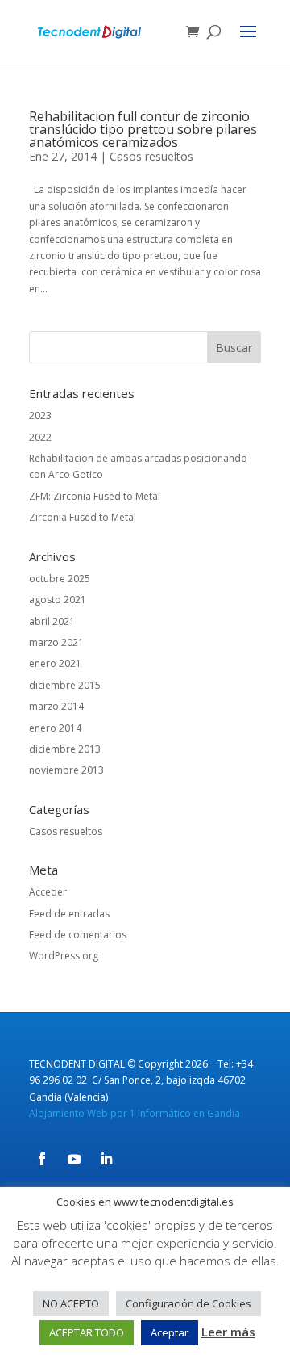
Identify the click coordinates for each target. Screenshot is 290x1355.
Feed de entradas (69, 914)
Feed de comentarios (77, 935)
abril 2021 (52, 621)
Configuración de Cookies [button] (188, 1303)
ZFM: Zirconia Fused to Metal (94, 496)
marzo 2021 (56, 642)
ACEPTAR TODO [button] (86, 1332)
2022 (40, 437)
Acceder (48, 892)
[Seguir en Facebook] (42, 1159)
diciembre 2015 (65, 685)
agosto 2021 (57, 599)
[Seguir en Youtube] (74, 1159)
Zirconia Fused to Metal (82, 517)
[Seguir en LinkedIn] (106, 1159)
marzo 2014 (56, 706)
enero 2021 (55, 663)
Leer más (228, 1332)
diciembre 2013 (65, 749)
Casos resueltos (151, 156)
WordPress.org (63, 956)
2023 (40, 415)
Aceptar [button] (169, 1332)
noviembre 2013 (66, 770)
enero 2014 (55, 728)
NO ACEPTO (71, 1303)
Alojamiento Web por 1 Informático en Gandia (134, 1113)
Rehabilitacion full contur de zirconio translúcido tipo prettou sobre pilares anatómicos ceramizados (143, 129)
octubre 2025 (59, 578)
